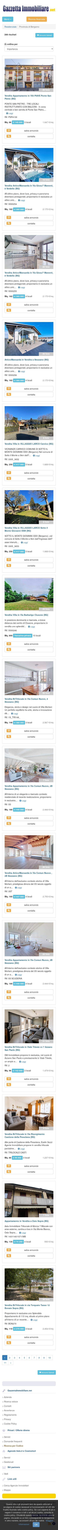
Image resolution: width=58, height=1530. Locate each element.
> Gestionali (7, 1461)
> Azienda (7, 1397)
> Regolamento (9, 1414)
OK (36, 1524)
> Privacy (6, 1419)
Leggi (10, 113)
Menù (7, 19)
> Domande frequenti (12, 1441)
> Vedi (5, 1473)
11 (5, 1362)
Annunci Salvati (45, 35)
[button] (8, 75)
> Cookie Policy (9, 1423)
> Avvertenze (8, 1410)
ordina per (12, 44)
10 (49, 1357)
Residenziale (10, 26)
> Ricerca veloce (10, 1401)
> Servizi (6, 1436)
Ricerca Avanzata (36, 19)
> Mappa (6, 1489)
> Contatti (6, 1405)
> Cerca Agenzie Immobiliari (15, 1485)
